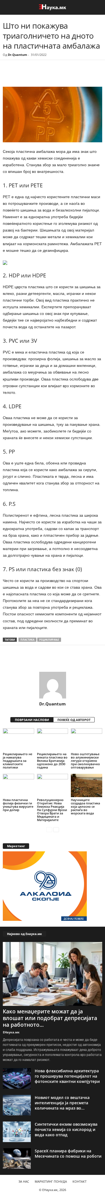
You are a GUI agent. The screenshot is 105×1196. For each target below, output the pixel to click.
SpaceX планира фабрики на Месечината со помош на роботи (68, 1153)
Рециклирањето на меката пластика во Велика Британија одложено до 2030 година (52, 760)
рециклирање (49, 639)
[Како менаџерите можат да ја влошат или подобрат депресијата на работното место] (52, 974)
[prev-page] (49, 829)
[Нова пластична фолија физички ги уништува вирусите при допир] (18, 785)
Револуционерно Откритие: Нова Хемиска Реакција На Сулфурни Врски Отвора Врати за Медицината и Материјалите (52, 810)
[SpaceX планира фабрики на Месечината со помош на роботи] (17, 1158)
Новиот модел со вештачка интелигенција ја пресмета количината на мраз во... (62, 1103)
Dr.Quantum (17, 55)
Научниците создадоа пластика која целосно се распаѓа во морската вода (85, 806)
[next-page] (56, 829)
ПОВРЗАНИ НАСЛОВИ (32, 720)
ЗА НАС (23, 1181)
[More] (54, 75)
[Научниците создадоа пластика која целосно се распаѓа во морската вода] (86, 785)
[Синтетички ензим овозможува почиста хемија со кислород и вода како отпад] (17, 1132)
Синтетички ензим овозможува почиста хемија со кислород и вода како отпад (66, 1129)
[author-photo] (52, 685)
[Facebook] (41, 75)
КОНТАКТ (80, 1181)
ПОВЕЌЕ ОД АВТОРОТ (73, 720)
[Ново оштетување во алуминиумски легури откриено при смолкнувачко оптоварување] (86, 739)
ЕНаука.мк (11, 1032)
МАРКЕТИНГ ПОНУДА (51, 1181)
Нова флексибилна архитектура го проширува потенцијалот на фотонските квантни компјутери (67, 1076)
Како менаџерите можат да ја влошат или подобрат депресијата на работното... (50, 1018)
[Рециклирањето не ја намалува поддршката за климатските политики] (18, 739)
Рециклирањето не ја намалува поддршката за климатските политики (17, 760)
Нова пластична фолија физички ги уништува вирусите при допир (18, 805)
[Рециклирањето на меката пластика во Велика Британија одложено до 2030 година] (52, 739)
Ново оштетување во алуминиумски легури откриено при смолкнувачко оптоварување (85, 760)
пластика (27, 639)
